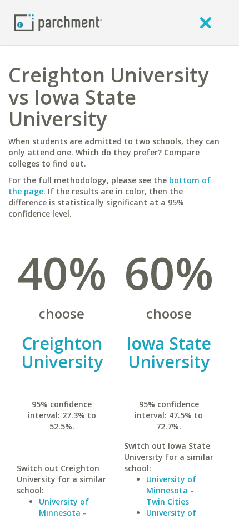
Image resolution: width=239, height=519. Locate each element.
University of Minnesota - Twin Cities (171, 490)
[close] (206, 22)
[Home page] (58, 22)
